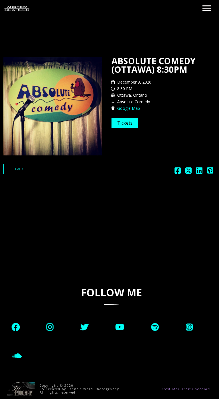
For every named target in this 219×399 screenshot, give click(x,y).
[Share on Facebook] (177, 171)
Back (19, 169)
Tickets (125, 123)
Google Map (128, 108)
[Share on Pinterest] (210, 171)
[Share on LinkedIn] (199, 171)
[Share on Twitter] (188, 171)
